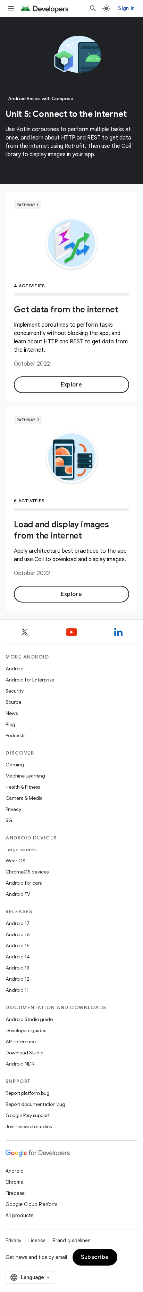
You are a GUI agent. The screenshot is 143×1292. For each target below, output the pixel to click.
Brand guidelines (71, 1240)
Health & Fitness (23, 787)
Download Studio (24, 1053)
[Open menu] (11, 8)
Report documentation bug (35, 1104)
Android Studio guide (29, 1019)
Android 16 (18, 934)
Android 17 (18, 923)
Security (15, 691)
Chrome (14, 1182)
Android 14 (18, 957)
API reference (21, 1041)
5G (9, 820)
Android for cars (24, 883)
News (12, 713)
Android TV (18, 894)
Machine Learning (25, 776)
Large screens (21, 849)
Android (15, 668)
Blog (10, 724)
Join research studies (29, 1126)
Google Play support (28, 1115)
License (36, 1240)
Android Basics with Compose (40, 99)
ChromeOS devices (27, 872)
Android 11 (17, 990)
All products (19, 1215)
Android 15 (18, 945)
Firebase (15, 1193)
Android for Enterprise (30, 680)
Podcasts (15, 735)
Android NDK (20, 1064)
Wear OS (15, 861)
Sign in (126, 8)
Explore (71, 384)
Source (13, 702)
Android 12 (18, 979)
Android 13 (17, 968)
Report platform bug (28, 1093)
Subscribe (95, 1257)
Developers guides (26, 1030)
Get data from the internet (66, 309)
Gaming (15, 764)
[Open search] (93, 8)
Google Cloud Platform (31, 1204)
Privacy (13, 809)
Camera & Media (24, 798)
